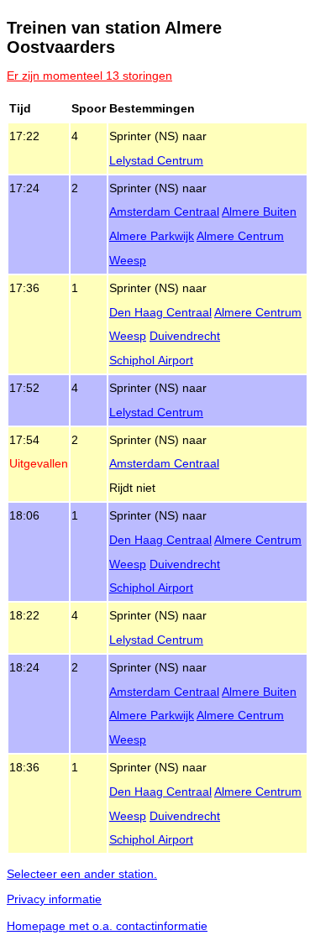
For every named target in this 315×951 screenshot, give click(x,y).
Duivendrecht (185, 335)
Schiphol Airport (151, 360)
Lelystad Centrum (156, 160)
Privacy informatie (54, 899)
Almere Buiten (259, 211)
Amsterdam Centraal (164, 211)
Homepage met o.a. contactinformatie (107, 926)
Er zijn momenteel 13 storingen (89, 75)
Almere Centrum (240, 236)
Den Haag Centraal (160, 312)
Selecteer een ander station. (82, 873)
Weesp (127, 260)
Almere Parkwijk (151, 236)
